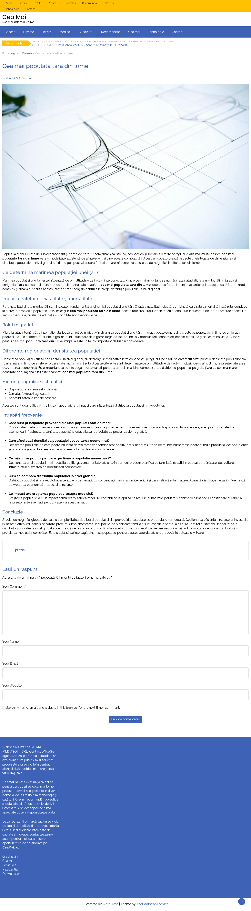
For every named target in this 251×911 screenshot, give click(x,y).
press (20, 550)
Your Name (10, 641)
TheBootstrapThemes (152, 904)
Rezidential (10, 869)
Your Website (12, 685)
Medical (52, 3)
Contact (30, 8)
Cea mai (110, 3)
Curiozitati (70, 3)
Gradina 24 (10, 856)
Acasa (9, 3)
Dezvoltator (11, 874)
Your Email (10, 663)
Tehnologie (12, 8)
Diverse (23, 3)
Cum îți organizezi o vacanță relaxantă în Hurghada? (92, 43)
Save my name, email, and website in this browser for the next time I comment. (63, 707)
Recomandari (90, 3)
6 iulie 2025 (13, 78)
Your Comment (13, 586)
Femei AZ (9, 865)
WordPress (110, 904)
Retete (37, 3)
